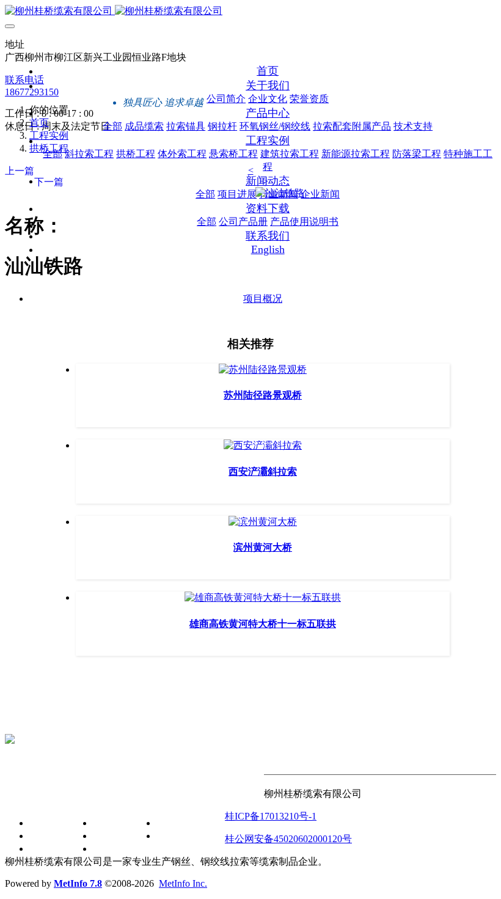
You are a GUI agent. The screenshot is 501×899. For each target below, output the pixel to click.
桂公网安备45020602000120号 (288, 839)
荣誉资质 (48, 848)
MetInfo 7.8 (78, 883)
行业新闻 (112, 836)
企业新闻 (112, 848)
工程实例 (48, 135)
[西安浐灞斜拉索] (263, 445)
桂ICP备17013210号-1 (270, 816)
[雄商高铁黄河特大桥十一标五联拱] (263, 597)
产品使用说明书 (190, 836)
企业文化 (48, 836)
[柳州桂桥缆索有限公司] (250, 11)
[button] (250, 170)
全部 (112, 126)
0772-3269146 (33, 718)
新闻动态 (88, 797)
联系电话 (24, 80)
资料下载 (151, 797)
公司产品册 (180, 823)
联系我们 (244, 797)
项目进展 (112, 823)
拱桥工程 (48, 148)
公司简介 (48, 823)
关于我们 (24, 797)
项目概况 (262, 298)
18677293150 (32, 92)
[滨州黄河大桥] (263, 521)
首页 (268, 71)
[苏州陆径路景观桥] (263, 369)
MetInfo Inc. (183, 883)
